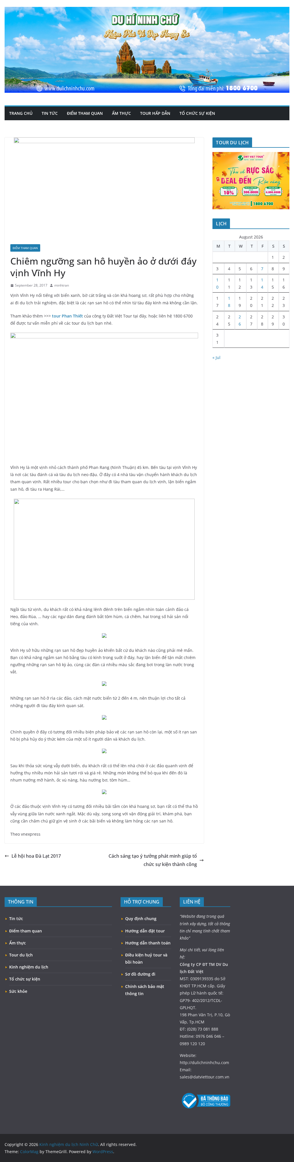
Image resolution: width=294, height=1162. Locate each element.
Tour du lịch (21, 955)
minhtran (61, 285)
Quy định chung (140, 918)
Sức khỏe (18, 991)
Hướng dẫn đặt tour (145, 931)
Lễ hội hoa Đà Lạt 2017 (36, 856)
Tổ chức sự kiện (197, 113)
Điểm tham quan (85, 113)
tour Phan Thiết (67, 316)
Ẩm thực (121, 113)
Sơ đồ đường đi (140, 974)
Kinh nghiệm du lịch (28, 967)
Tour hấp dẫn (155, 113)
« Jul (216, 357)
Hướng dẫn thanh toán (148, 943)
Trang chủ (20, 113)
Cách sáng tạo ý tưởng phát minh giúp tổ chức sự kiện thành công (153, 860)
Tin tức (50, 113)
